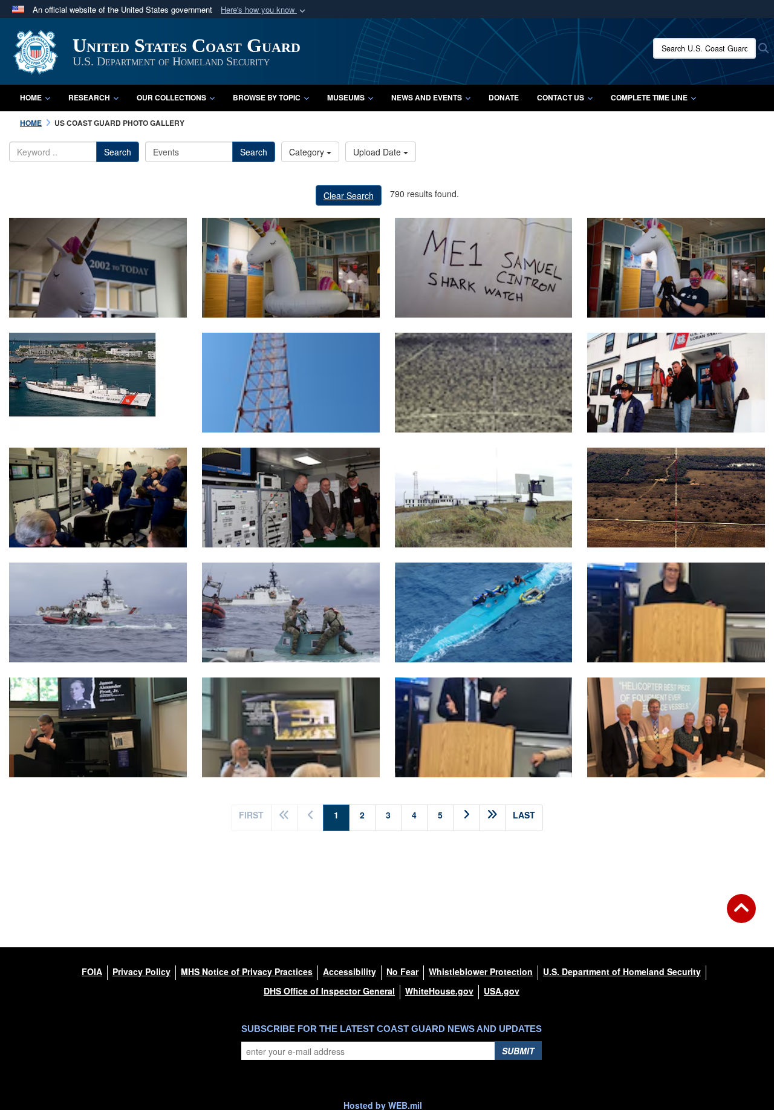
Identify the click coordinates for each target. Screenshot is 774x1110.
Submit (518, 1051)
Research (89, 97)
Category (308, 152)
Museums (346, 97)
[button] (264, 10)
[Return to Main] (741, 916)
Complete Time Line (649, 97)
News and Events (426, 97)
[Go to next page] (466, 818)
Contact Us (560, 97)
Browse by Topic (267, 97)
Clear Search (349, 195)
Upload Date (378, 152)
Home (31, 97)
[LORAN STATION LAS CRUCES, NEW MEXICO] (484, 383)
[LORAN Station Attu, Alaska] (484, 497)
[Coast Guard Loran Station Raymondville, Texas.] (676, 497)
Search (117, 152)
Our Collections (171, 97)
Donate (504, 97)
